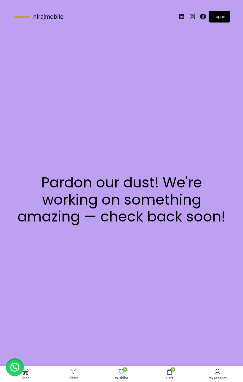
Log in (219, 16)
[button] (15, 367)
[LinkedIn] (181, 16)
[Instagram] (192, 16)
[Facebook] (203, 16)
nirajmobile (48, 16)
